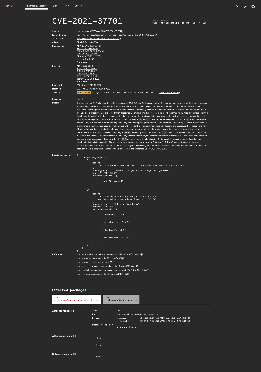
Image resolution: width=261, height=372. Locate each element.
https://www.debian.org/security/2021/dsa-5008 (99, 258)
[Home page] (9, 7)
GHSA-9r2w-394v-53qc (87, 42)
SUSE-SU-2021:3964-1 (87, 74)
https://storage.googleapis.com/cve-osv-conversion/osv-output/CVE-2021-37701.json (115, 35)
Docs (77, 6)
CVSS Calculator (168, 93)
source (99, 356)
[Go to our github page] (253, 6)
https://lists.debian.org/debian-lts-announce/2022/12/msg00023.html (108, 254)
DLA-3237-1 (90, 59)
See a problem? (161, 20)
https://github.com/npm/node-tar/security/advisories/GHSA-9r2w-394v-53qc (112, 270)
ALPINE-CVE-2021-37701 (89, 46)
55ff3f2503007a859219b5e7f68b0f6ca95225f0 (164, 318)
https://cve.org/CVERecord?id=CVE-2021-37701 (99, 31)
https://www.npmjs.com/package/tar (93, 262)
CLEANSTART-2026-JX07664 (90, 51)
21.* (98, 345)
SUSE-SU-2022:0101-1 (87, 76)
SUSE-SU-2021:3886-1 (87, 68)
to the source (190, 23)
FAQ (65, 6)
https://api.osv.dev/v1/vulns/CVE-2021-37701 (98, 39)
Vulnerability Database (36, 6)
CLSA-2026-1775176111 (87, 54)
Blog (55, 6)
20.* (98, 338)
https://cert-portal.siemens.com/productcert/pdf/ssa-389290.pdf (106, 266)
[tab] (76, 299)
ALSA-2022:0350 (85, 66)
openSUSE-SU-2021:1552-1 (89, 79)
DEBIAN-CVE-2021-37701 (89, 56)
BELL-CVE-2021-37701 (87, 48)
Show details (127, 327)
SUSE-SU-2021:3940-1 (87, 71)
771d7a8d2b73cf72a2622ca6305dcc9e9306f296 (164, 321)
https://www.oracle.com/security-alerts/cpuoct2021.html (102, 274)
